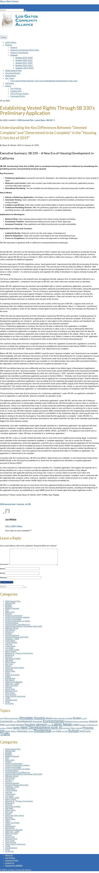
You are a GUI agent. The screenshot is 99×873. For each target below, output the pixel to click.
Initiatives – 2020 (12, 639)
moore (9, 728)
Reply (19, 526)
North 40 (8, 657)
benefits (69, 718)
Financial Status (11, 623)
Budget (77, 718)
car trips (84, 718)
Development (24, 721)
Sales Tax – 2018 (12, 684)
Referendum (10, 678)
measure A (83, 725)
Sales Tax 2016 (11, 685)
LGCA (5, 120)
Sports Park (10, 689)
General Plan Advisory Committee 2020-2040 (23, 626)
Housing (8, 633)
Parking (8, 666)
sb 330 (28, 504)
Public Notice (10, 731)
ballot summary (59, 718)
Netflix (16, 727)
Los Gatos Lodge (12, 650)
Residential (42, 731)
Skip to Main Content (9, 1)
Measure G (9, 655)
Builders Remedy (12, 608)
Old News (9, 660)
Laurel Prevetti (11, 642)
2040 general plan (8, 504)
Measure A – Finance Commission (19, 653)
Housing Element (12, 635)
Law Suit (8, 644)
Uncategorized (11, 700)
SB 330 (49, 120)
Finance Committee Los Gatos (17, 621)
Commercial (6, 721)
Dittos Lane (9, 612)
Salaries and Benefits (13, 682)
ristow (58, 731)
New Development (35, 727)
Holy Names (10, 630)
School (73, 731)
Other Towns (10, 662)
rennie (30, 731)
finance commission (80, 722)
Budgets (8, 605)
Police (7, 673)
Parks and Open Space (14, 668)
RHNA (54, 731)
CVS (7, 610)
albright (48, 718)
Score (82, 731)
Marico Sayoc (10, 651)
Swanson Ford (11, 691)
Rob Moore (9, 680)
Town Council (10, 694)
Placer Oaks (10, 671)
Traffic (7, 698)
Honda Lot (9, 632)
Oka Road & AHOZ (12, 659)
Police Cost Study (12, 675)
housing (20, 504)
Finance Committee (13, 619)
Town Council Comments (15, 696)
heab (7, 725)
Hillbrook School (11, 628)
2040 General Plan (26, 120)
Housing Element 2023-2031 (16, 637)
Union (7, 702)
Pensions (9, 669)
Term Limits (10, 693)
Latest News (40, 120)
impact (49, 725)
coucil (14, 721)
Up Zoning (9, 703)
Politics (8, 677)
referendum (21, 731)
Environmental (53, 721)
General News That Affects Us (17, 624)
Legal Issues (10, 646)
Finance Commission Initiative (17, 617)
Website (3, 578)
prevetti (79, 728)
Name (2, 569)
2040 (1, 718)
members (3, 728)
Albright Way (10, 603)
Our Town (9, 664)
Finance (8, 614)
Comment (4, 564)
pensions (66, 728)
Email (2, 573)
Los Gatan (9, 648)
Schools (8, 687)
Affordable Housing (32, 718)
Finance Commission (13, 616)
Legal (75, 724)
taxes (88, 731)
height (12, 725)
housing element (36, 724)
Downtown (37, 721)
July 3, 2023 (10, 526)
